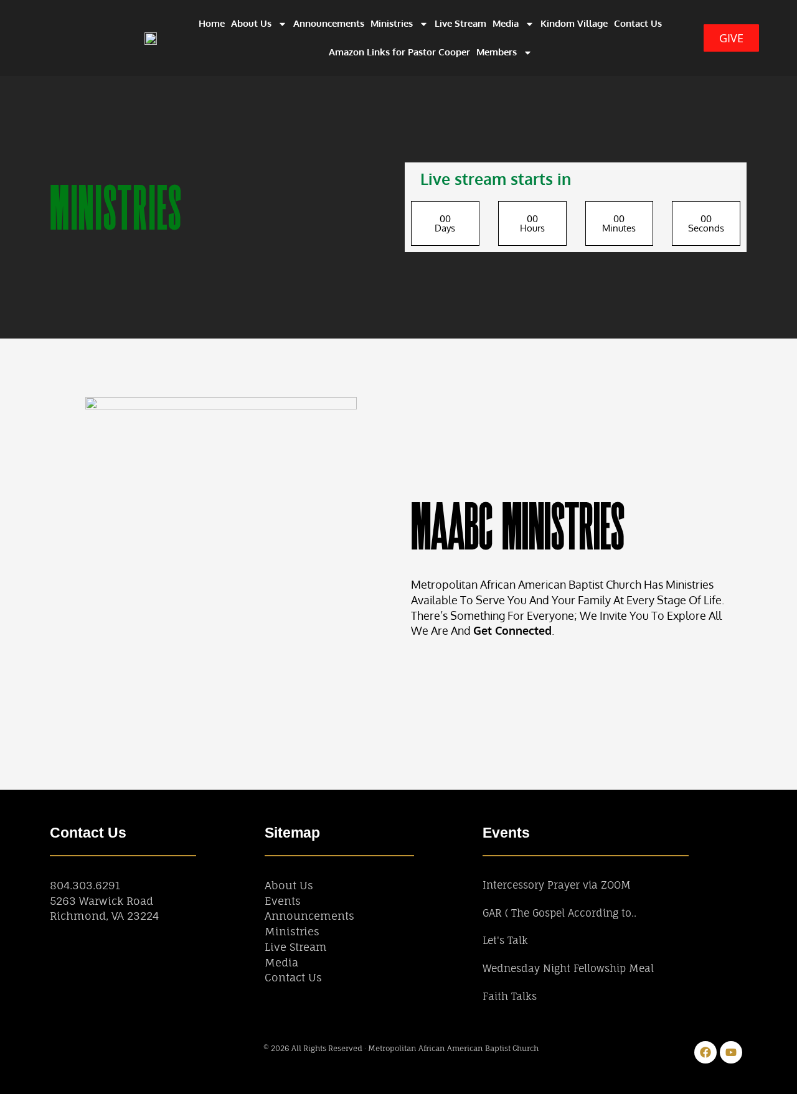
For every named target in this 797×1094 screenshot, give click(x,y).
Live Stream (460, 23)
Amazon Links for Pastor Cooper (399, 52)
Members (496, 52)
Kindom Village (574, 23)
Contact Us (638, 23)
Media (506, 23)
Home (212, 23)
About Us (251, 23)
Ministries (391, 23)
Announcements (328, 23)
